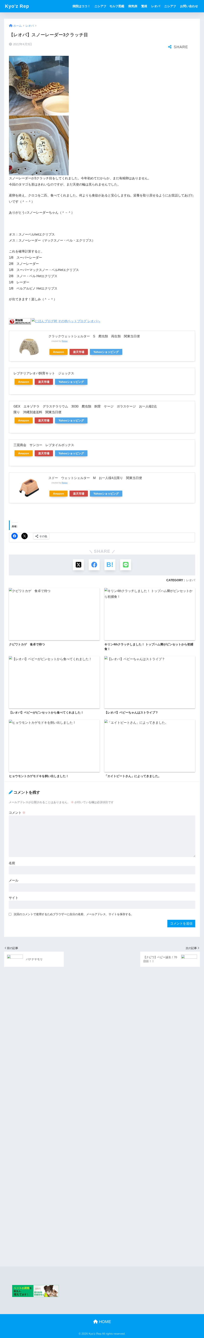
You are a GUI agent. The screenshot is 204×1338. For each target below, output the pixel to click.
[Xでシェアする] (78, 564)
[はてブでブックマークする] (109, 564)
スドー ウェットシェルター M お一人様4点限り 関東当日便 (95, 478)
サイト (13, 897)
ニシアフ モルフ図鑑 (109, 6)
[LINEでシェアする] (125, 564)
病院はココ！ (81, 6)
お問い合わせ (189, 6)
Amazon (58, 351)
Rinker (65, 341)
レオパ (155, 6)
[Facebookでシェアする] (94, 564)
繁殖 (144, 6)
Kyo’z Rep (17, 6)
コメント (17, 812)
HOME (104, 1321)
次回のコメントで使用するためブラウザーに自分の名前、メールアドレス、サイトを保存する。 (74, 914)
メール (13, 880)
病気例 (132, 6)
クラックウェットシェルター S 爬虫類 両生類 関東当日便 (94, 336)
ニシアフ (170, 6)
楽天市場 (78, 351)
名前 (12, 863)
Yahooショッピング (106, 351)
